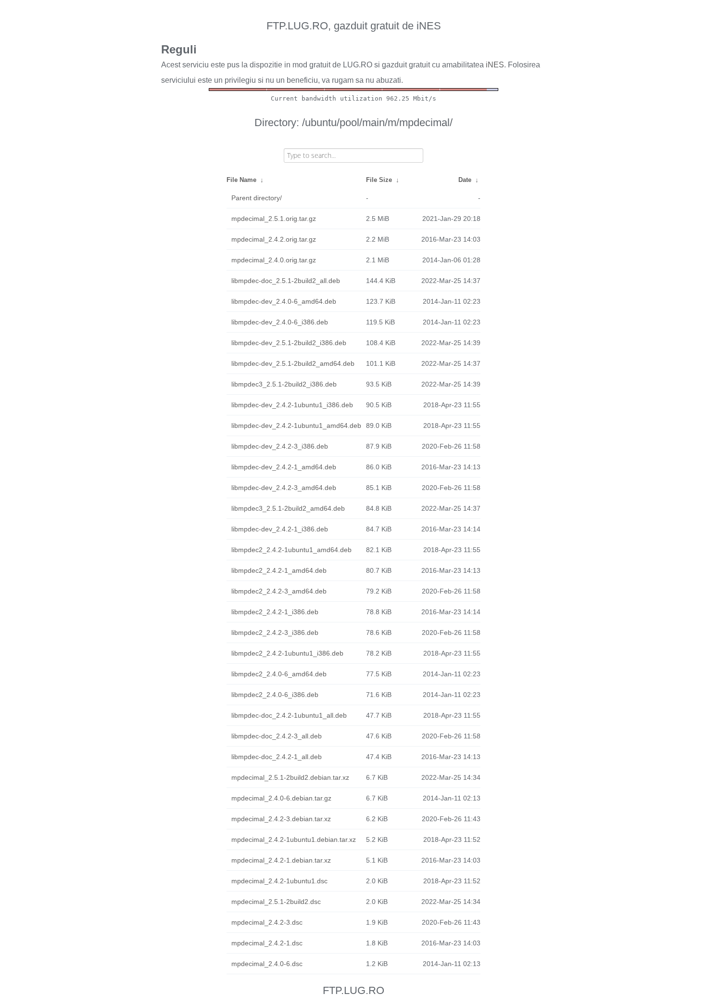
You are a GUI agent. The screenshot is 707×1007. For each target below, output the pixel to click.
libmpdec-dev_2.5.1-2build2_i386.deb (288, 343)
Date (464, 179)
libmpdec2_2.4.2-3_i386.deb (274, 632)
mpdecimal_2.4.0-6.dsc (267, 964)
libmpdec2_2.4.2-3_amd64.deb (279, 591)
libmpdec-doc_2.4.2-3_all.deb (276, 736)
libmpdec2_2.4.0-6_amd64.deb (279, 674)
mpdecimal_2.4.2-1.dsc (267, 943)
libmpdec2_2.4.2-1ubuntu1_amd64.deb (291, 550)
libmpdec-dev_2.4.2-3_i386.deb (279, 446)
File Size (379, 179)
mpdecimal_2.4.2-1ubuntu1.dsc (279, 881)
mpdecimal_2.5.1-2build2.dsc (276, 901)
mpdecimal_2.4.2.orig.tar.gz (273, 239)
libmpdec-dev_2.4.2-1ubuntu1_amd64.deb (296, 425)
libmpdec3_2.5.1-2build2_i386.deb (284, 384)
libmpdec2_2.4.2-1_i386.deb (274, 612)
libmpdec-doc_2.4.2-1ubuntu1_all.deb (289, 715)
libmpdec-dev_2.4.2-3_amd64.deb (283, 487)
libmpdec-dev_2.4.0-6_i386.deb (279, 322)
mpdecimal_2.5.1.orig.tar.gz (273, 218)
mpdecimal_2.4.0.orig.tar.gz (273, 260)
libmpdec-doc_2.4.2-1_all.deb (276, 757)
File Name (241, 179)
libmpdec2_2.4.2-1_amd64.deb (279, 570)
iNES (495, 65)
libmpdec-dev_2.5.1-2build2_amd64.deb (292, 363)
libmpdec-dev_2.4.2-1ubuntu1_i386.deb (292, 405)
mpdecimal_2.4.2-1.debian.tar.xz (281, 860)
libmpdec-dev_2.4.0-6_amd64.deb (283, 301)
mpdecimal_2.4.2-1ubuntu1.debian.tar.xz (293, 839)
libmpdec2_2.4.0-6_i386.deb (274, 694)
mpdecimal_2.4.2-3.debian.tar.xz (281, 819)
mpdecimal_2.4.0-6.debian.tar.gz (281, 798)
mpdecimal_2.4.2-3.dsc (267, 922)
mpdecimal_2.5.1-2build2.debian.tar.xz (290, 777)
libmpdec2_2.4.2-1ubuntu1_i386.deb (287, 653)
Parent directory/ (256, 198)
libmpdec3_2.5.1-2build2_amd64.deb (288, 508)
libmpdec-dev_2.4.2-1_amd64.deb (283, 467)
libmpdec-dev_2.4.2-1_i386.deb (279, 529)
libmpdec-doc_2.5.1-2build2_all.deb (285, 280)
